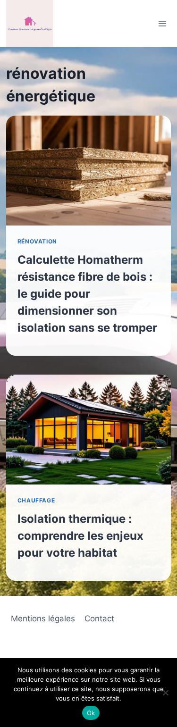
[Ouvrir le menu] (162, 23)
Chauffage (36, 500)
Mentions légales (43, 618)
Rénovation (37, 241)
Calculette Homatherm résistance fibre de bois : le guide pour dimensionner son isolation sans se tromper (87, 293)
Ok (91, 713)
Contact (99, 618)
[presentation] (88, 171)
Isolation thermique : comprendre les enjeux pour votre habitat (80, 536)
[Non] (165, 692)
